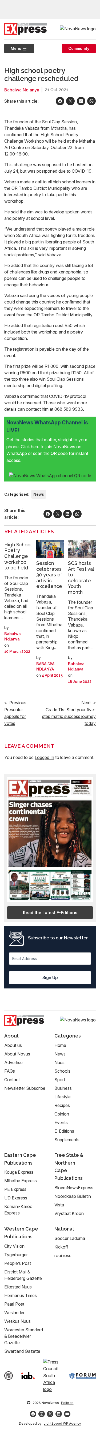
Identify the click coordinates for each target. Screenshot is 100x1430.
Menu (12, 48)
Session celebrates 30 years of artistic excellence (49, 574)
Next (86, 702)
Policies (67, 1403)
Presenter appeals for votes (15, 716)
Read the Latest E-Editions (50, 912)
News (38, 494)
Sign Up (50, 977)
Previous (17, 702)
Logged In (44, 757)
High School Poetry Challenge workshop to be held (17, 556)
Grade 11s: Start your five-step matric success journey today (69, 716)
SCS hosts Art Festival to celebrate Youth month (81, 577)
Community (78, 48)
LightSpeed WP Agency (62, 1423)
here (36, 446)
